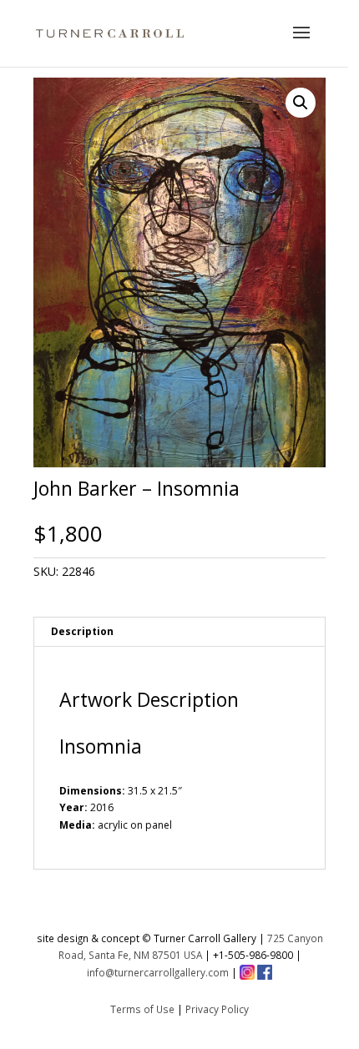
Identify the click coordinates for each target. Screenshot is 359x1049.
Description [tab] (82, 631)
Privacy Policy (217, 1009)
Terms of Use (142, 1009)
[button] (301, 103)
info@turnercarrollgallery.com (158, 972)
